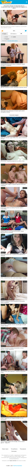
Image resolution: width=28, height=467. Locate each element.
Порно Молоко (17, 465)
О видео (4, 33)
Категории (14, 451)
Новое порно (5, 449)
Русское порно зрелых (12, 40)
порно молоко (12, 460)
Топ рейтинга (14, 449)
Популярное (23, 449)
